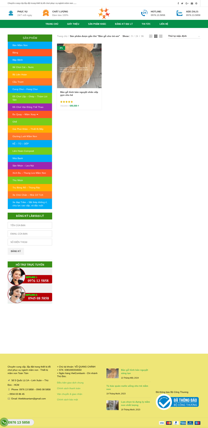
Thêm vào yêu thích (99, 63)
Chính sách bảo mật (67, 399)
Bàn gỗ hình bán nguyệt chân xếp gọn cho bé (79, 93)
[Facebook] (178, 3)
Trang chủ (62, 36)
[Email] (192, 3)
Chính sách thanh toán (68, 388)
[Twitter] (182, 3)
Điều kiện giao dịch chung (70, 382)
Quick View (99, 56)
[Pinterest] (196, 3)
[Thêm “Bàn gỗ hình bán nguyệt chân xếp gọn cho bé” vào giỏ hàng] (99, 49)
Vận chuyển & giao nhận (69, 394)
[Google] (187, 3)
